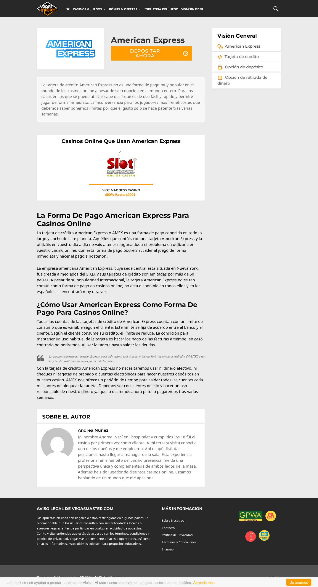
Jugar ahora (121, 163)
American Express (242, 46)
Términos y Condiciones (179, 542)
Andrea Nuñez (93, 430)
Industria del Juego (161, 9)
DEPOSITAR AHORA (145, 53)
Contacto (168, 528)
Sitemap (168, 549)
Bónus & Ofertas (123, 9)
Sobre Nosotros (173, 520)
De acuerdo (298, 582)
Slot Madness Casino (121, 190)
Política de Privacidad (177, 535)
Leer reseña (121, 171)
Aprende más (204, 582)
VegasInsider (192, 9)
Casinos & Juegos (87, 9)
